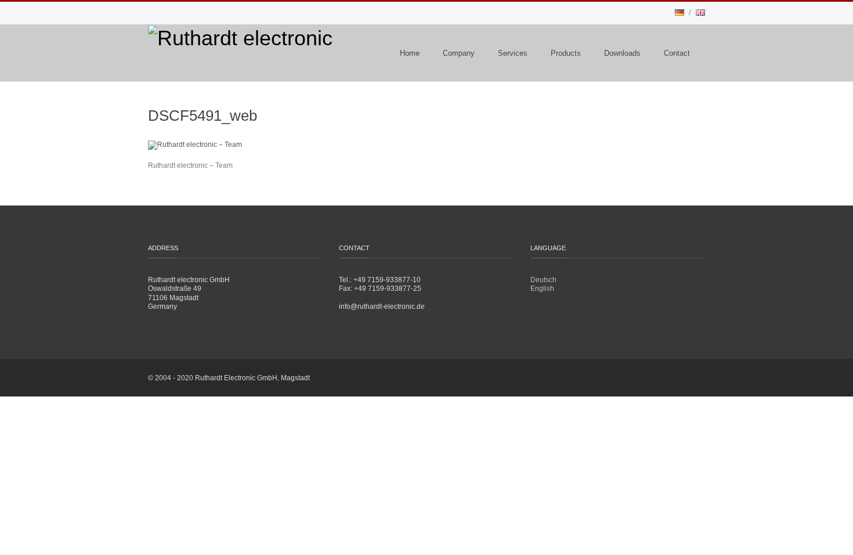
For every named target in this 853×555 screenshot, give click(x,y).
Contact (677, 53)
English (542, 288)
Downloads (622, 53)
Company (459, 53)
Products (566, 53)
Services (512, 53)
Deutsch (543, 280)
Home (410, 53)
